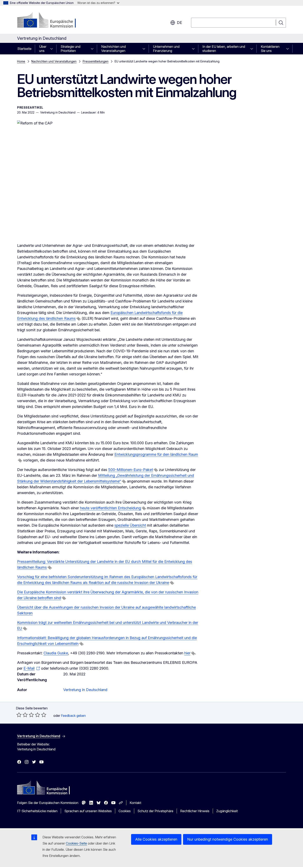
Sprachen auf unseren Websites (88, 811)
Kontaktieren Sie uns (270, 49)
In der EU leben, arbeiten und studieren (223, 49)
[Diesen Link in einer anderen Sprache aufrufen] (78, 319)
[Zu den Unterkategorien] (52, 48)
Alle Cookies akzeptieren (156, 839)
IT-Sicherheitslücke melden (37, 811)
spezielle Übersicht (130, 525)
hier (187, 653)
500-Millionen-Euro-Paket (130, 469)
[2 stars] (22, 714)
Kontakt (135, 803)
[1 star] (19, 714)
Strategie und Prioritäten (70, 49)
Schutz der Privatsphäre (155, 811)
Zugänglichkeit (227, 811)
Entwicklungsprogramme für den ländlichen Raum (156, 454)
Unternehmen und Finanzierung (166, 49)
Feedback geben (73, 716)
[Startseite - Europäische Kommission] (50, 20)
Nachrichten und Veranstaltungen (113, 49)
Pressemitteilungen (95, 61)
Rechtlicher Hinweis (194, 811)
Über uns (42, 49)
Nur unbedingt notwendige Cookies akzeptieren (227, 839)
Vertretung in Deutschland (85, 690)
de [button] (179, 22)
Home (21, 61)
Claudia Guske (55, 653)
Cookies (125, 811)
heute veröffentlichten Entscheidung (110, 508)
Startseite (24, 49)
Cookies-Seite (76, 843)
